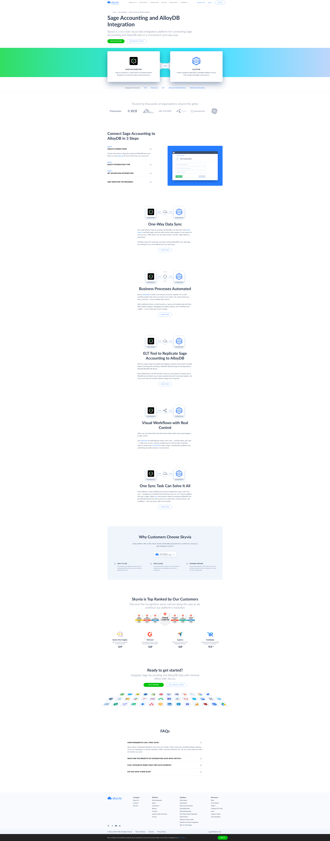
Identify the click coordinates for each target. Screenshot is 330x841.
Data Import (183, 800)
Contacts (136, 803)
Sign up (120, 156)
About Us (136, 800)
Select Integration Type (118, 164)
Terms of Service (140, 831)
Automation (146, 294)
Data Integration (122, 12)
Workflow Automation (197, 88)
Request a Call (201, 2)
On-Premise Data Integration (188, 814)
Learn (212, 811)
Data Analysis (184, 817)
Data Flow (144, 440)
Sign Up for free (116, 41)
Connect (154, 811)
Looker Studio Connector (159, 814)
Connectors (155, 806)
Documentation (216, 817)
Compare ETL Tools (217, 808)
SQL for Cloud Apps (186, 825)
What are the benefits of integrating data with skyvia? (154, 758)
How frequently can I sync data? (143, 742)
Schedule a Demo (178, 684)
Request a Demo (138, 41)
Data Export (183, 803)
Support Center (215, 814)
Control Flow (156, 445)
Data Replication (185, 808)
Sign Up (220, 2)
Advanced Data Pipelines (177, 88)
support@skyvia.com (215, 831)
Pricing (154, 817)
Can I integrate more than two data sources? (149, 765)
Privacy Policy (161, 831)
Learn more (165, 250)
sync (156, 496)
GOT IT (223, 837)
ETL (145, 88)
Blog (212, 800)
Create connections (117, 149)
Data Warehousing (185, 811)
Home (114, 12)
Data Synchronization (186, 806)
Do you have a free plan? (139, 772)
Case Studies (215, 803)
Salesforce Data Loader (187, 819)
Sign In (210, 2)
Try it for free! (153, 684)
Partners (135, 806)
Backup (154, 808)
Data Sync (154, 88)
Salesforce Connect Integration (189, 822)
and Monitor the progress (120, 182)
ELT (163, 88)
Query (154, 803)
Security (151, 831)
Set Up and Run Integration (120, 173)
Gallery (213, 806)
